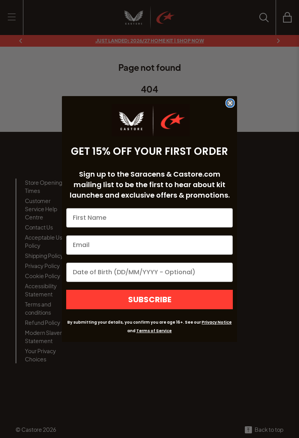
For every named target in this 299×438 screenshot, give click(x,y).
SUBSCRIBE (149, 299)
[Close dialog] (230, 103)
